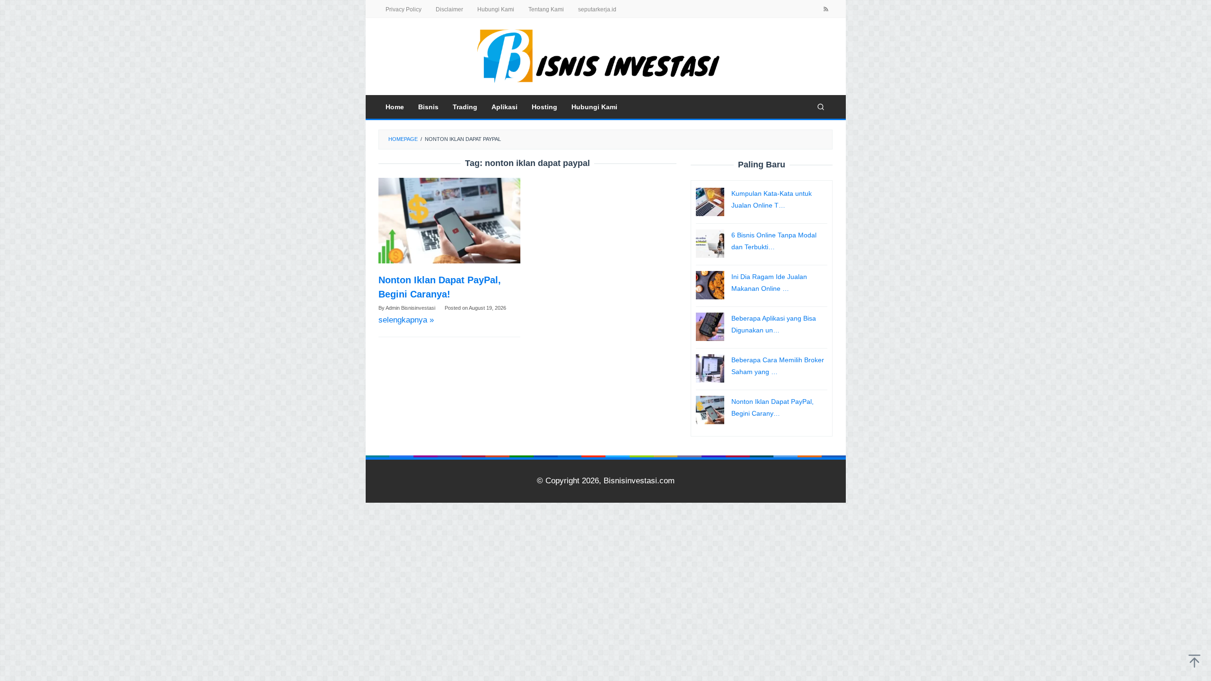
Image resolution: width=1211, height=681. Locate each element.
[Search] (821, 107)
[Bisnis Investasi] (605, 56)
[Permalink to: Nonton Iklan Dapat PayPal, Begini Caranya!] (449, 220)
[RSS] (826, 10)
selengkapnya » (406, 319)
